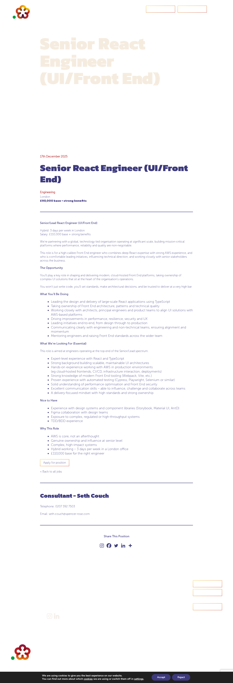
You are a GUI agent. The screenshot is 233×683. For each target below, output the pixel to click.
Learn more (207, 592)
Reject (181, 677)
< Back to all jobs (51, 471)
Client (15, 599)
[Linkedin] (123, 545)
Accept (161, 677)
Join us (15, 605)
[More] (130, 545)
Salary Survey (55, 582)
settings (138, 679)
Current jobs (19, 610)
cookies (88, 679)
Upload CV (192, 9)
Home (15, 582)
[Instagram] (102, 545)
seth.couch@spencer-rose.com (69, 514)
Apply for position (54, 462)
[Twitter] (116, 545)
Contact (160, 9)
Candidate (17, 593)
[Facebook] (109, 545)
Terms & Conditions (59, 603)
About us (16, 588)
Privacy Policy (55, 598)
